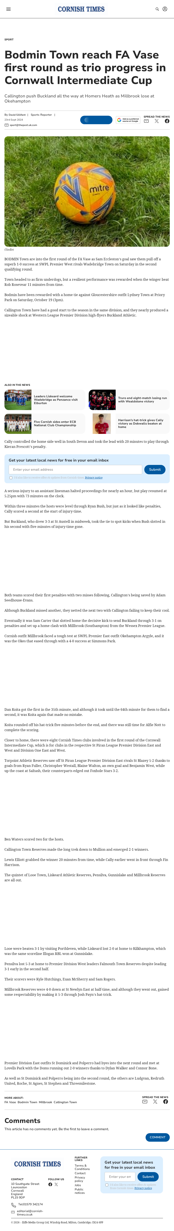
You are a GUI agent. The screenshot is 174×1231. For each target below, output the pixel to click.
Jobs (78, 1185)
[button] (8, 9)
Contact (80, 1173)
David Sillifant (17, 115)
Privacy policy (80, 1179)
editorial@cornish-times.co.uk (30, 1213)
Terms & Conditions (82, 1167)
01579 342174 (33, 1204)
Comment (158, 1137)
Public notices (80, 1191)
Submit (155, 469)
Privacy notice (93, 477)
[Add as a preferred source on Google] (128, 120)
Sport (9, 39)
